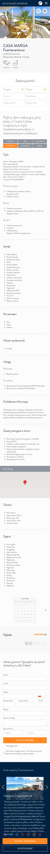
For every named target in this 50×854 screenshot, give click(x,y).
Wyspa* (6, 709)
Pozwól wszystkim (25, 841)
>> (45, 643)
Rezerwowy (10, 146)
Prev (3, 22)
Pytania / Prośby (9, 718)
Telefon (5, 692)
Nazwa (6, 674)
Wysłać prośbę (25, 740)
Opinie (39, 146)
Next (46, 22)
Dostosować (25, 848)
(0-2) (41, 700)
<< (26, 643)
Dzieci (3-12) (23, 700)
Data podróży (8, 728)
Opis (25, 141)
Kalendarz (25, 146)
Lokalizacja (39, 141)
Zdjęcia (10, 141)
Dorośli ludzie (8, 700)
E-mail (6, 683)
